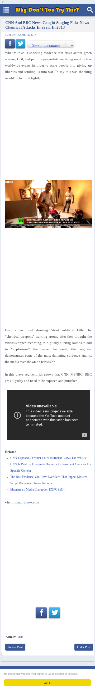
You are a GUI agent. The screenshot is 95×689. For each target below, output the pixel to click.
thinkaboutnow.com (25, 502)
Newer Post (15, 647)
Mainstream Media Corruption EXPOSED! (37, 489)
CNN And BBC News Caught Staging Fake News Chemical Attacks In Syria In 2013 (47, 24)
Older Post (84, 647)
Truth (20, 636)
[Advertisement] (47, 553)
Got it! (47, 683)
